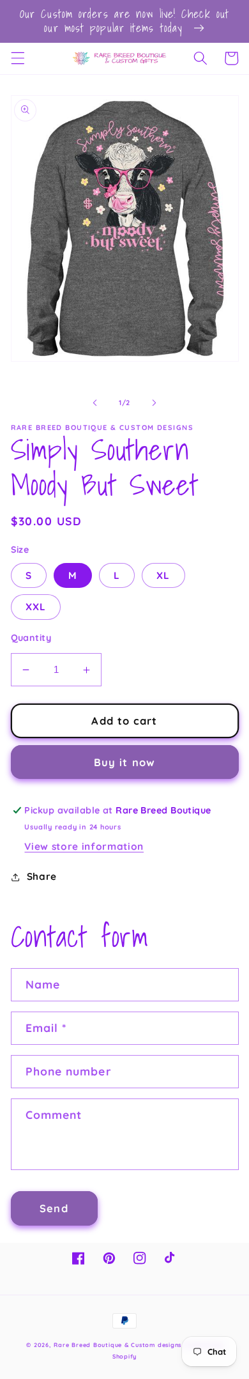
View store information (84, 846)
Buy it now (124, 762)
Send (54, 1208)
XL (163, 575)
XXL (36, 607)
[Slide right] (154, 403)
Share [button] (42, 876)
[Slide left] (95, 403)
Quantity (31, 637)
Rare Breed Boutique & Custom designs (117, 1344)
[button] (17, 58)
